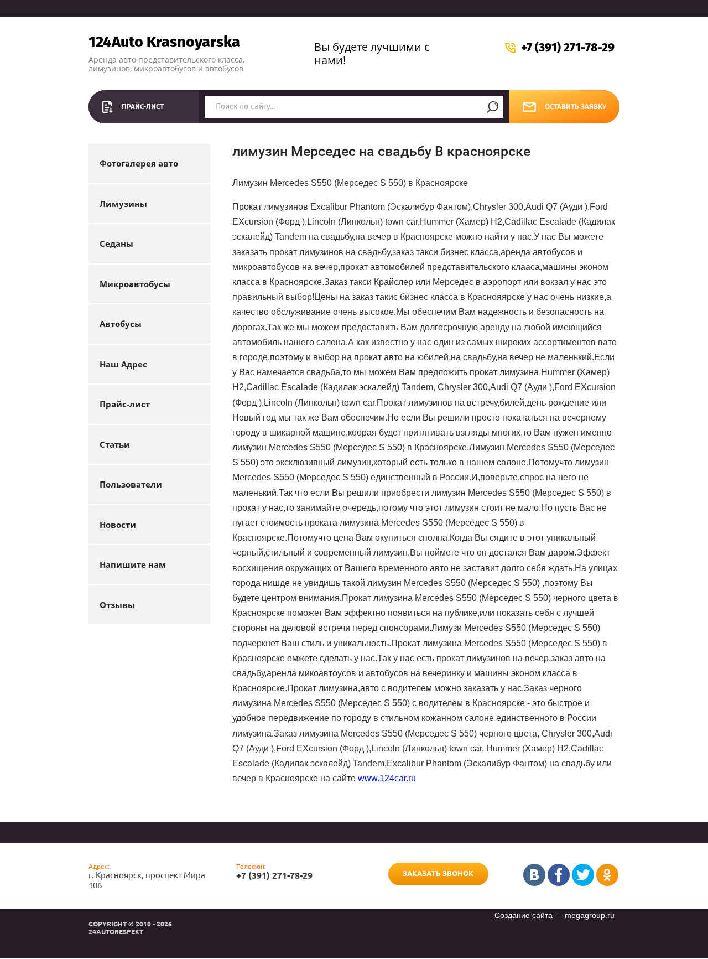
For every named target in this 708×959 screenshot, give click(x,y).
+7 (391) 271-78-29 (568, 47)
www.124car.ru (387, 778)
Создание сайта (523, 915)
